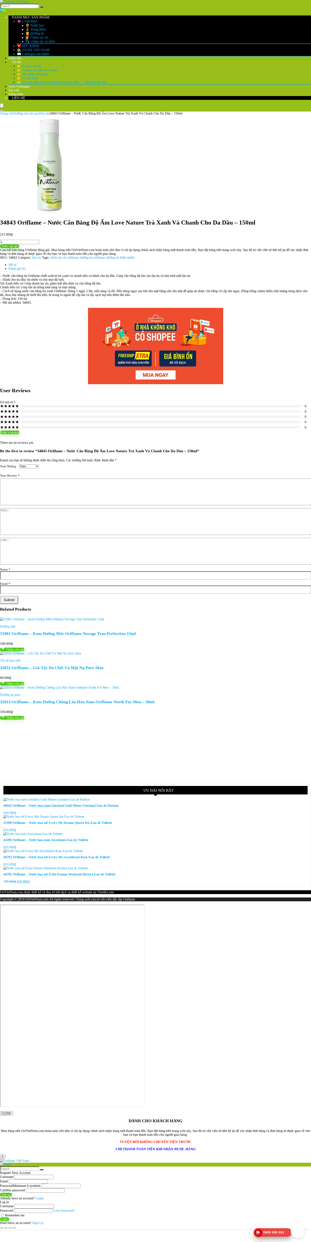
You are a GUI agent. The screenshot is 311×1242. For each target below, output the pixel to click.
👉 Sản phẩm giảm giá (32, 74)
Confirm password (12, 1190)
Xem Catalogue (18, 86)
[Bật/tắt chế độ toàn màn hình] (6, 1227)
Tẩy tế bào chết (10, 660)
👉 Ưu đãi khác (27, 78)
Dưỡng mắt (7, 626)
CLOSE (6, 1113)
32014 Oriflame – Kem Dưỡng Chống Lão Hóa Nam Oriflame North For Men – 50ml (77, 701)
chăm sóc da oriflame (64, 257)
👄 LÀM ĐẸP (27, 21)
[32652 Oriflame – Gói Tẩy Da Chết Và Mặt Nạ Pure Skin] (40, 653)
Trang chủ (7, 113)
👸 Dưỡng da (34, 33)
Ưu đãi (16, 62)
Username (7, 1177)
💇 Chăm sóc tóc (37, 37)
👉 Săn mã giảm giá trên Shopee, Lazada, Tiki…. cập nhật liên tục (61, 82)
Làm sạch (33, 113)
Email (5, 583)
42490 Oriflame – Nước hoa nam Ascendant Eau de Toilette (45, 840)
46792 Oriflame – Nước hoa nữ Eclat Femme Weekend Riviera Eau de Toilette (59, 874)
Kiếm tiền (15, 58)
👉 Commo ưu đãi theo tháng (37, 70)
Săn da (44, 113)
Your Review (10, 475)
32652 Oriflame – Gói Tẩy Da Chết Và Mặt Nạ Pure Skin (51, 667)
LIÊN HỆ (18, 98)
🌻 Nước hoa (34, 25)
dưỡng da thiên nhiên (120, 257)
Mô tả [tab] (12, 265)
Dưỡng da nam (10, 694)
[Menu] (1, 105)
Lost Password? (64, 1210)
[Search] (41, 7)
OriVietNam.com (11, 892)
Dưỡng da (20, 113)
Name (5, 569)
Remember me (14, 1215)
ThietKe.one (105, 892)
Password (20, 1186)
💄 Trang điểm (35, 29)
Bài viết (13, 90)
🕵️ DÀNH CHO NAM (33, 50)
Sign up (6, 1194)
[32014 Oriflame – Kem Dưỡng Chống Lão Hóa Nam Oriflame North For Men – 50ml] (59, 687)
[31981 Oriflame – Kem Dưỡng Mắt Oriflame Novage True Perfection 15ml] (52, 619)
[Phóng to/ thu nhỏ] (1, 1227)
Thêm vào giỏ (9, 246)
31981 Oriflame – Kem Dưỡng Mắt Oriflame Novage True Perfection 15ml (68, 633)
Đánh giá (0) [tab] (16, 268)
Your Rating (8, 466)
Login (4, 1219)
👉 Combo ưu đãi (29, 66)
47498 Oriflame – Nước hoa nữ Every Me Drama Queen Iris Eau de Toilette (57, 823)
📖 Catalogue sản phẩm (33, 54)
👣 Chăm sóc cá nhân (40, 41)
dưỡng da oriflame (92, 257)
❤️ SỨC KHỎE (28, 46)
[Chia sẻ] (10, 1227)
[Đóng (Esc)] (14, 1227)
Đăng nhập (15, 94)
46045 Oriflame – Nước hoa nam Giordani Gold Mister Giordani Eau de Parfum (60, 805)
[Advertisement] (127, 751)
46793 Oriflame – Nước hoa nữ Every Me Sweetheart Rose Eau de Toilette (56, 857)
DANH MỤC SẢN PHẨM (30, 17)
